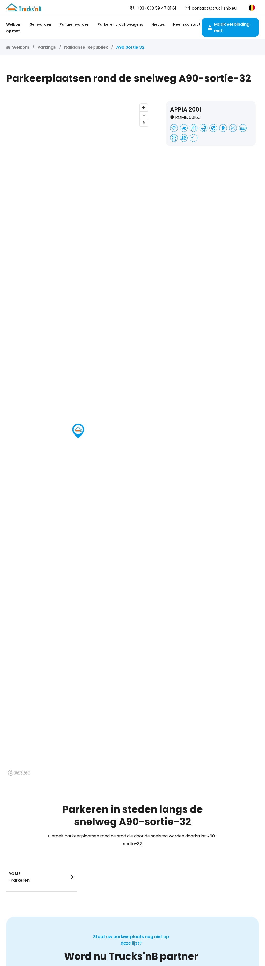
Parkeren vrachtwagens (120, 24)
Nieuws (158, 24)
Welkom (13, 24)
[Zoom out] (144, 115)
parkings (47, 47)
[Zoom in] (144, 107)
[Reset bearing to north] (144, 122)
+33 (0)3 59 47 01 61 (156, 8)
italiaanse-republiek (86, 47)
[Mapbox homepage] (19, 773)
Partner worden (74, 24)
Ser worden (40, 24)
